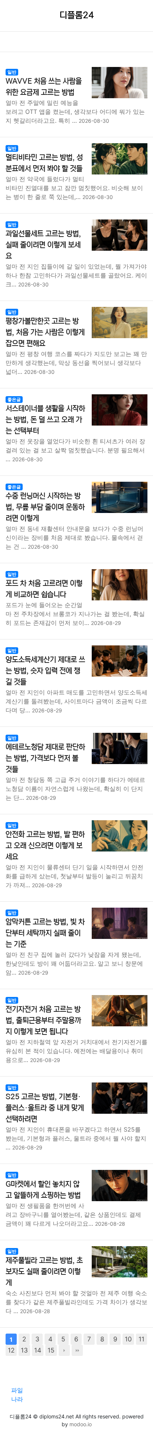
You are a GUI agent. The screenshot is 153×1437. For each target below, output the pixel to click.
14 (37, 1350)
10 (128, 1339)
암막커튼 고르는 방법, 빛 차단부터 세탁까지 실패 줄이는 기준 (45, 933)
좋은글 (14, 399)
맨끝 (77, 1350)
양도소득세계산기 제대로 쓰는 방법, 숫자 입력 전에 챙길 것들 (45, 670)
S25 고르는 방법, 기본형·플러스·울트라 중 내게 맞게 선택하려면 (45, 1108)
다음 (64, 1350)
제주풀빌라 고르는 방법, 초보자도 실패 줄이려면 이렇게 (44, 1271)
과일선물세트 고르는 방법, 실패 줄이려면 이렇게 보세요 (43, 245)
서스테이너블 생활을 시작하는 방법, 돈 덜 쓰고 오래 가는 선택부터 (45, 419)
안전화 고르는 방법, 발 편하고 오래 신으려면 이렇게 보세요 (45, 845)
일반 (11, 72)
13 (24, 1350)
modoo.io (80, 1424)
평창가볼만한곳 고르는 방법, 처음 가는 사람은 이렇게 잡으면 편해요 (45, 332)
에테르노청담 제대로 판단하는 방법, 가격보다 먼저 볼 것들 (45, 758)
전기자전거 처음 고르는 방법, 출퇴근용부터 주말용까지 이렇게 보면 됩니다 (43, 1020)
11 (141, 1339)
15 (51, 1350)
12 (11, 1350)
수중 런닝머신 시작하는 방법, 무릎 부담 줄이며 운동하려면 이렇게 (45, 507)
